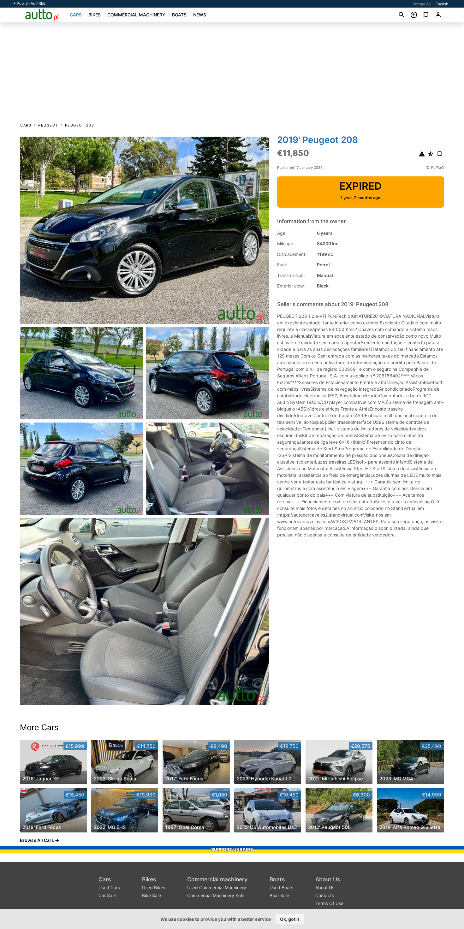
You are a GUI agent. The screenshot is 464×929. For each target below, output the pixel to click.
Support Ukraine (232, 849)
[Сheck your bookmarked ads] (426, 15)
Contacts (324, 895)
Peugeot (48, 125)
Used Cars (109, 887)
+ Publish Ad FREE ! (30, 3)
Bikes (94, 14)
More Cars (39, 727)
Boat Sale (279, 895)
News (199, 14)
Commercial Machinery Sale (215, 895)
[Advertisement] (232, 74)
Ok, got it (289, 919)
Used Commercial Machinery (216, 887)
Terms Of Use (329, 903)
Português (422, 4)
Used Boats (281, 887)
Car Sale (107, 895)
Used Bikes (153, 887)
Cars (76, 14)
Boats (179, 14)
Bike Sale (151, 895)
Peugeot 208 (79, 125)
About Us (327, 879)
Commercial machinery (136, 14)
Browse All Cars (37, 840)
